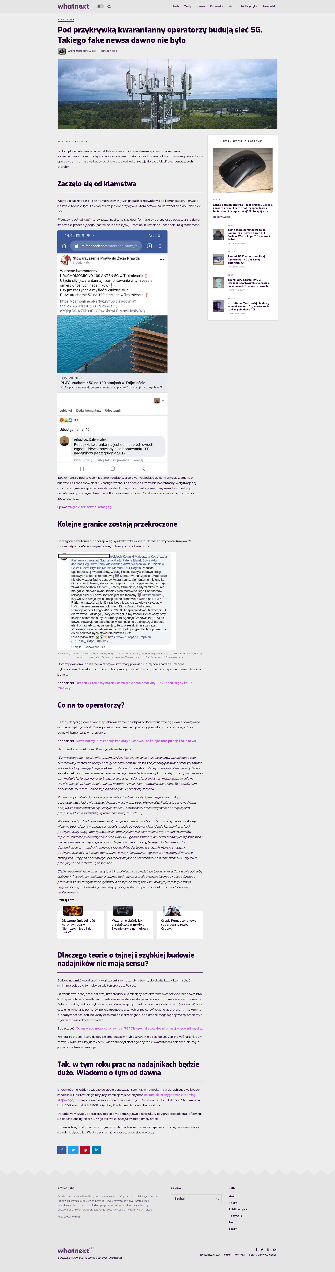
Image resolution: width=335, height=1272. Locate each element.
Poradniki (269, 6)
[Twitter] (262, 1249)
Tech (176, 6)
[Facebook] (256, 1249)
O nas (227, 1254)
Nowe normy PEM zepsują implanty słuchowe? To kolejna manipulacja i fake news (136, 741)
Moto (231, 6)
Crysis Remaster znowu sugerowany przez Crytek (178, 924)
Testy (187, 6)
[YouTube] (274, 1249)
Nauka (201, 6)
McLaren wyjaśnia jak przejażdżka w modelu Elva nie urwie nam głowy (129, 924)
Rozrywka (216, 6)
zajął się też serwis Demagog (89, 507)
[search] (217, 1199)
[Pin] (85, 1150)
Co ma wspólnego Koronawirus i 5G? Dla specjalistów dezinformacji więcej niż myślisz (139, 1028)
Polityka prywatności (262, 1254)
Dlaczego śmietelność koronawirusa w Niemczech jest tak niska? (78, 926)
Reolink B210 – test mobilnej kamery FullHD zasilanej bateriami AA (246, 259)
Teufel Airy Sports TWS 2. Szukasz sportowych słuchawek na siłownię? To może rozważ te (248, 283)
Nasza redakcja (210, 1254)
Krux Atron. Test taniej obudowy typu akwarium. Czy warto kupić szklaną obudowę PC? (248, 306)
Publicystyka (248, 6)
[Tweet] (73, 1150)
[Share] (61, 1150)
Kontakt (240, 1254)
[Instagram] (268, 1249)
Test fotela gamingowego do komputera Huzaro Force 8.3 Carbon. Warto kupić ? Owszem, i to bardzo (249, 234)
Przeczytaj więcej (69, 1216)
